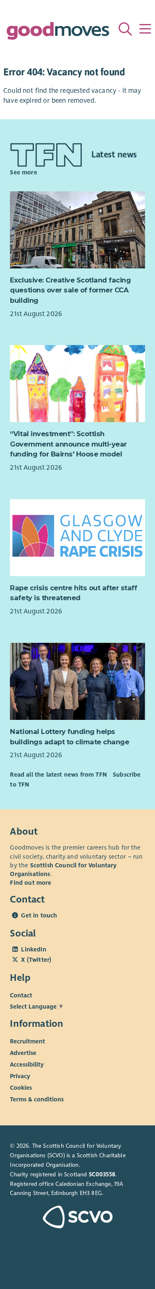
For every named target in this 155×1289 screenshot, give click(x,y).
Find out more (30, 882)
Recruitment (27, 1041)
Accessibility (27, 1064)
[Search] (125, 29)
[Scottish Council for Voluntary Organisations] (77, 1218)
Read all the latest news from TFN (58, 774)
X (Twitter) (36, 959)
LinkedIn (33, 949)
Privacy (20, 1076)
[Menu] (145, 29)
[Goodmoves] (58, 33)
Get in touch (39, 915)
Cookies (21, 1087)
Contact (21, 995)
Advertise (23, 1053)
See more (23, 172)
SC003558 (102, 1174)
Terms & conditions (37, 1099)
